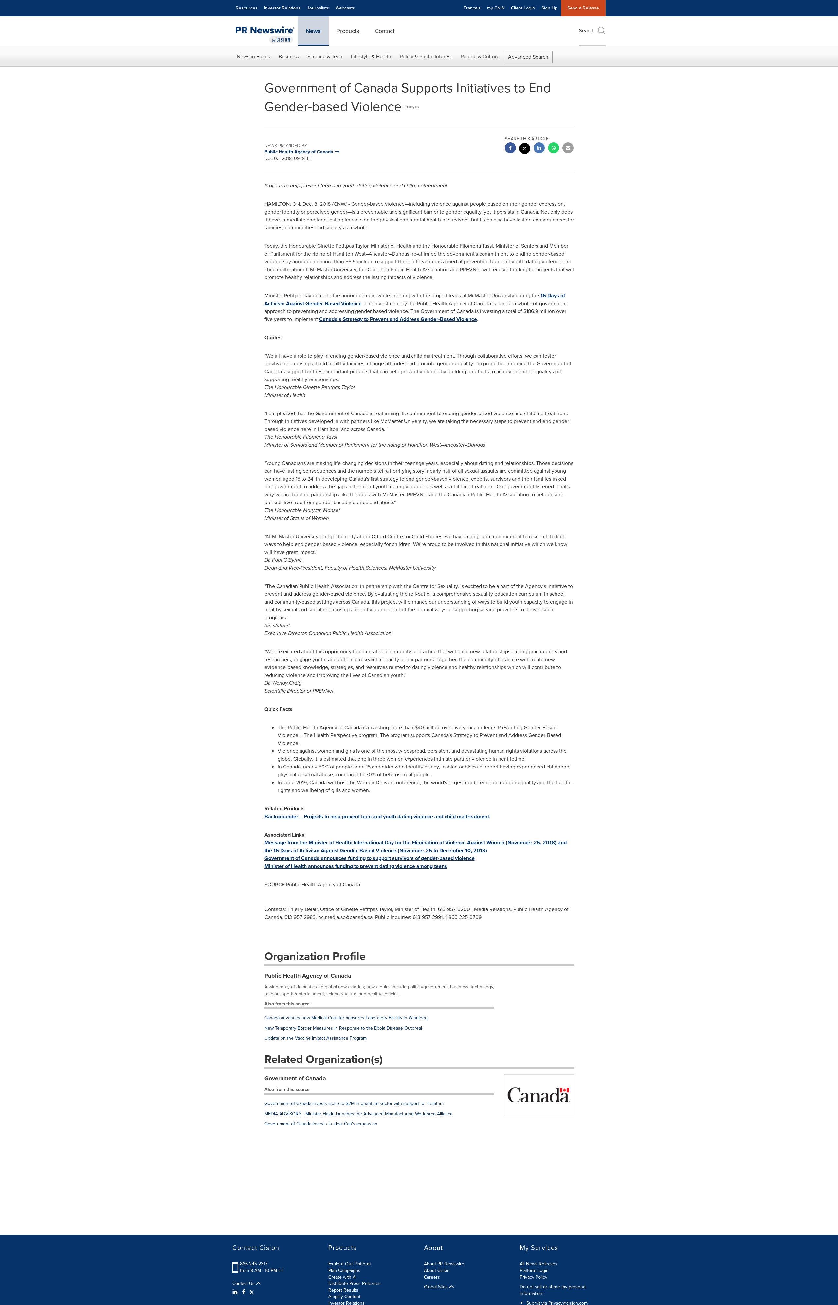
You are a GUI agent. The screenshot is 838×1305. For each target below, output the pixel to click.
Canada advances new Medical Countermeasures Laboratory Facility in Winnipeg (346, 1017)
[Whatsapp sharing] (553, 148)
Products (348, 31)
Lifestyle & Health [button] (371, 56)
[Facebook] (243, 1292)
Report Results (343, 1290)
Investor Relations (282, 8)
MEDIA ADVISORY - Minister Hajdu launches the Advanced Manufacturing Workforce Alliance (358, 1113)
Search (587, 30)
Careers (432, 1277)
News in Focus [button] (253, 56)
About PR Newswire (444, 1264)
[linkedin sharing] (539, 148)
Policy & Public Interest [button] (426, 56)
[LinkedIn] (235, 1292)
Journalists (318, 8)
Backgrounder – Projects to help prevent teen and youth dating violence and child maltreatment (376, 816)
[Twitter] (252, 1292)
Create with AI (342, 1277)
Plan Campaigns (344, 1270)
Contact (384, 31)
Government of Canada (295, 1078)
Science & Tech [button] (324, 56)
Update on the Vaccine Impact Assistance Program (315, 1038)
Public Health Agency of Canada (307, 975)
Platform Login (534, 1270)
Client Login (523, 8)
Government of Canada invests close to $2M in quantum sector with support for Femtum (354, 1103)
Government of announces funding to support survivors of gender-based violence (369, 858)
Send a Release (583, 8)
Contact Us (244, 1283)
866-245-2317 (253, 1264)
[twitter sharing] (524, 149)
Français (472, 8)
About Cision (437, 1270)
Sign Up (549, 8)
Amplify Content (344, 1296)
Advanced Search (528, 57)
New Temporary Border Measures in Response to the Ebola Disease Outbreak (343, 1028)
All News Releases (538, 1264)
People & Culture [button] (480, 56)
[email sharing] (568, 148)
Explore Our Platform (349, 1264)
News (313, 31)
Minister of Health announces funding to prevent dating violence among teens (355, 866)
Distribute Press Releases (354, 1283)
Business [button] (289, 56)
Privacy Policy (533, 1277)
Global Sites (436, 1287)
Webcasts (345, 8)
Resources (247, 8)
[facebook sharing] (510, 148)
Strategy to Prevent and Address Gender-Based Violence (398, 319)
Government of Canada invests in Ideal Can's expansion (320, 1123)
